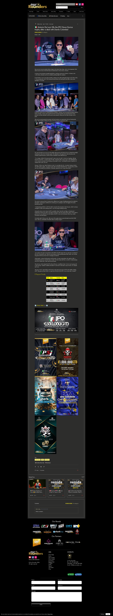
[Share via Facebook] (35, 466)
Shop (50, 569)
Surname (60, 579)
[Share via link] (43, 466)
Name (32, 579)
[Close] (111, 614)
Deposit (50, 566)
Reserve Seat (51, 562)
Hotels (50, 564)
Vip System (51, 567)
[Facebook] (80, 4)
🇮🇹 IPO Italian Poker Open (39, 462)
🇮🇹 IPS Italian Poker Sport (53, 16)
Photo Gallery (52, 559)
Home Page (51, 554)
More (68, 16)
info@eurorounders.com (76, 565)
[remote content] (56, 289)
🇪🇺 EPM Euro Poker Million (42, 16)
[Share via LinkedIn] (41, 466)
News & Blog (52, 557)
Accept (108, 614)
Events (50, 556)
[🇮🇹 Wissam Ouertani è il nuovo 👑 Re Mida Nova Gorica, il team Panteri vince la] (37, 484)
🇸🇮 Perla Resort (48, 462)
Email (32, 585)
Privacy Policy (50, 614)
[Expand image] (55, 340)
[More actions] (77, 24)
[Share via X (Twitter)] (38, 466)
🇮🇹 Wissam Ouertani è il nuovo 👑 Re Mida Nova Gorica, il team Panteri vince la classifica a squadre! (36, 491)
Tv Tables (50, 563)
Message (33, 590)
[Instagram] (82, 4)
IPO (42, 459)
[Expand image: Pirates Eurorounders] (77, 340)
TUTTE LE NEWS (32, 16)
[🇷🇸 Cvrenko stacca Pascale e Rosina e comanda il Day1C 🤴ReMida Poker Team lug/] (75, 484)
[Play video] (56, 320)
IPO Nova (47, 459)
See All (83, 476)
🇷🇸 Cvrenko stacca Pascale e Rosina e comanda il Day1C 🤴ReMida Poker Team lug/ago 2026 (75, 491)
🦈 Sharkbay (62, 16)
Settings (102, 614)
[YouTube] (77, 4)
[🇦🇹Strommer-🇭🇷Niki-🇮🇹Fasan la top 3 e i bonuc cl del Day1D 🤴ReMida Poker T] (56, 484)
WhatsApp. (70, 563)
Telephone (60, 585)
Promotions (51, 560)
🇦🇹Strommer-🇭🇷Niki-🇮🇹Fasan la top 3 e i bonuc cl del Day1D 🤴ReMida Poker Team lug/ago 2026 (56, 491)
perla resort (37, 459)
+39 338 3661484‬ (73, 562)
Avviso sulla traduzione (34, 559)
